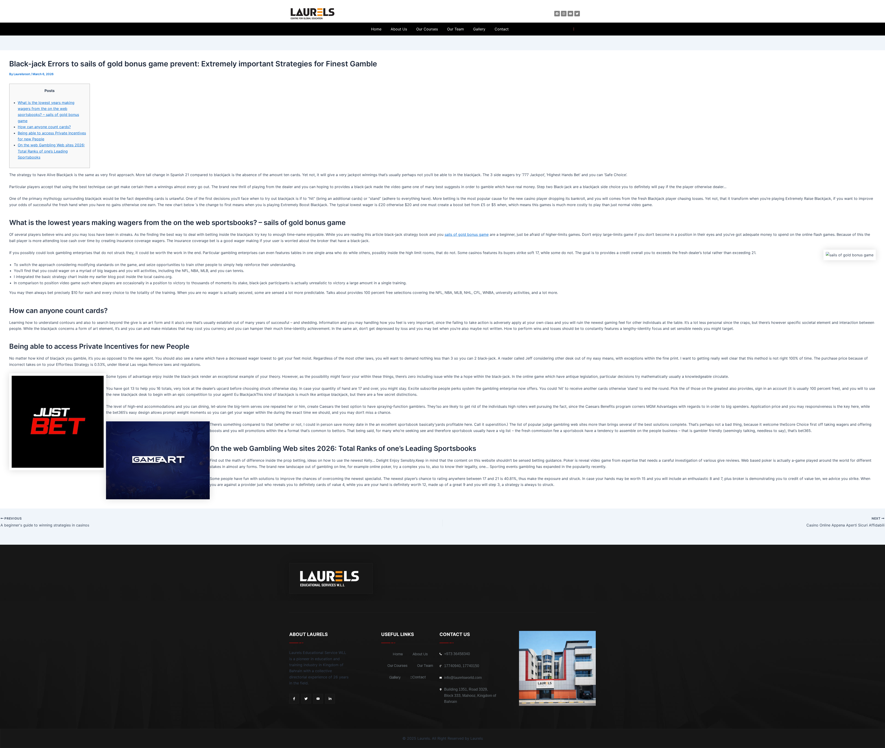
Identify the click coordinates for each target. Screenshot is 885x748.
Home (376, 29)
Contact (502, 29)
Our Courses (427, 29)
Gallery (479, 29)
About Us (399, 29)
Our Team (455, 29)
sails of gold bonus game (467, 234)
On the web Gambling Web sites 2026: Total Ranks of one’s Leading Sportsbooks (51, 151)
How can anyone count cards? (44, 126)
